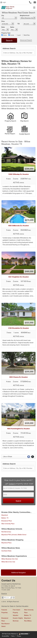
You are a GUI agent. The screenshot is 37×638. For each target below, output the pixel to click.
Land (18, 35)
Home (5, 35)
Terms (13, 636)
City (2, 15)
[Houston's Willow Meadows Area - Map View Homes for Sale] (25, 117)
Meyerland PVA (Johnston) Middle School (13, 534)
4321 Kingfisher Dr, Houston (18, 277)
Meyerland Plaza (6, 543)
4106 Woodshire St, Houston (18, 328)
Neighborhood (24, 15)
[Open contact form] (35, 2)
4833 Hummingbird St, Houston (18, 428)
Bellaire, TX (4, 518)
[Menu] (34, 7)
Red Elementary (6, 532)
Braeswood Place (6, 521)
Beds (3, 27)
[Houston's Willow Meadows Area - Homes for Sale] (11, 117)
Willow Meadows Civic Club (9, 559)
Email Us (4, 593)
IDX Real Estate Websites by (10, 634)
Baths (12, 27)
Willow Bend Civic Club (8, 562)
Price (3, 21)
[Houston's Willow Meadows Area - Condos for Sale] (25, 130)
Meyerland (4, 515)
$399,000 (29, 168)
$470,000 (29, 220)
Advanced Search (26, 40)
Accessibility (5, 636)
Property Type (5, 33)
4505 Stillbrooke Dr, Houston (18, 225)
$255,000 (29, 371)
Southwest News (6, 551)
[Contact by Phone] (30, 2)
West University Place (7, 524)
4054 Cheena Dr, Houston (18, 377)
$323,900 (29, 322)
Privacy (19, 636)
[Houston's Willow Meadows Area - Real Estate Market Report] (11, 130)
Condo (12, 35)
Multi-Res (27, 35)
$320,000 (29, 423)
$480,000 (29, 271)
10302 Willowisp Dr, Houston (18, 174)
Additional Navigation (18, 572)
